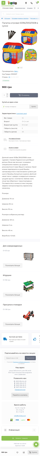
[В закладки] (17, 452)
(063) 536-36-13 (21, 385)
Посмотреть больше (12, 265)
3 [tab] (21, 67)
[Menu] (3, 3)
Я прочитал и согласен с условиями (21, 362)
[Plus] (7, 94)
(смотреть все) (21, 113)
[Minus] (7, 96)
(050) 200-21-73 (21, 383)
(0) (9, 77)
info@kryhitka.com (20, 416)
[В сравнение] (23, 452)
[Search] (3, 14)
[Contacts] (31, 3)
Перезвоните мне (20, 389)
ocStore (24, 443)
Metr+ (16, 71)
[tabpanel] (20, 46)
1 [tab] (18, 67)
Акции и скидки (13, 147)
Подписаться (30, 358)
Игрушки (7, 18)
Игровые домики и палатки (20, 18)
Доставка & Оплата (14, 138)
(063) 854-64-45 (21, 381)
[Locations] (26, 3)
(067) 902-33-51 (21, 387)
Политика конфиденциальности (21, 362)
